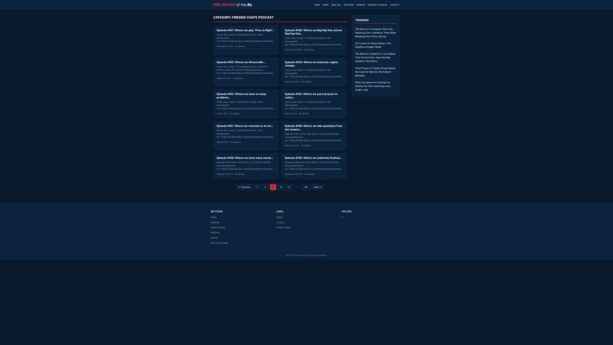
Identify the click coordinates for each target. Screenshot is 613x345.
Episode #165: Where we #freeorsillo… (241, 62)
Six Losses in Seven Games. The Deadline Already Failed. (373, 45)
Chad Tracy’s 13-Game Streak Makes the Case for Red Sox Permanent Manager (375, 72)
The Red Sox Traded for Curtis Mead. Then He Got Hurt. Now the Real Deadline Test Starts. (375, 57)
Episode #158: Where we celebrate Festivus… (313, 157)
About (279, 217)
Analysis (336, 5)
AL (232, 4)
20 (306, 187)
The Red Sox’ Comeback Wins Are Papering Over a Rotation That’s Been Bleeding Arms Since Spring (375, 33)
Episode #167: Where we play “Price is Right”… (246, 30)
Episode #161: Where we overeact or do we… (245, 125)
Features (349, 5)
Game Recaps (218, 227)
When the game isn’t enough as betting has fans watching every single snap (373, 86)
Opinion (361, 5)
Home (317, 5)
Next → (318, 187)
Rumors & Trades (377, 5)
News (326, 5)
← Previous (244, 187)
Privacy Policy (283, 227)
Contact (395, 5)
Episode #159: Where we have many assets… (245, 157)
